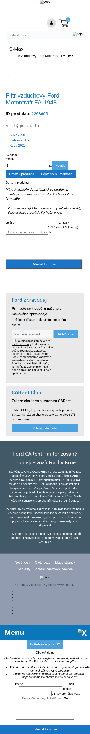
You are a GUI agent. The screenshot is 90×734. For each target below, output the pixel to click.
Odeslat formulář (44, 264)
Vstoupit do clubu (45, 428)
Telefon (66, 689)
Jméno (19, 684)
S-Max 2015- (19, 135)
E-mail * (64, 222)
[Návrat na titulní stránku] (45, 1)
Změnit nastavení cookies (54, 569)
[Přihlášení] (51, 23)
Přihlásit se (66, 334)
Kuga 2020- (18, 145)
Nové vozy (22, 562)
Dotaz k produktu (21, 174)
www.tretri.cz (66, 585)
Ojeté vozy (42, 562)
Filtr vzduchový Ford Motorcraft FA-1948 (44, 56)
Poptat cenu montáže (56, 174)
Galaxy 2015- (19, 140)
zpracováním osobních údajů (31, 342)
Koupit (60, 165)
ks (50, 165)
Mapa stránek (65, 562)
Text (51, 232)
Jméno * (11, 222)
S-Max (16, 49)
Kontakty (24, 569)
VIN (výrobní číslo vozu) (63, 227)
